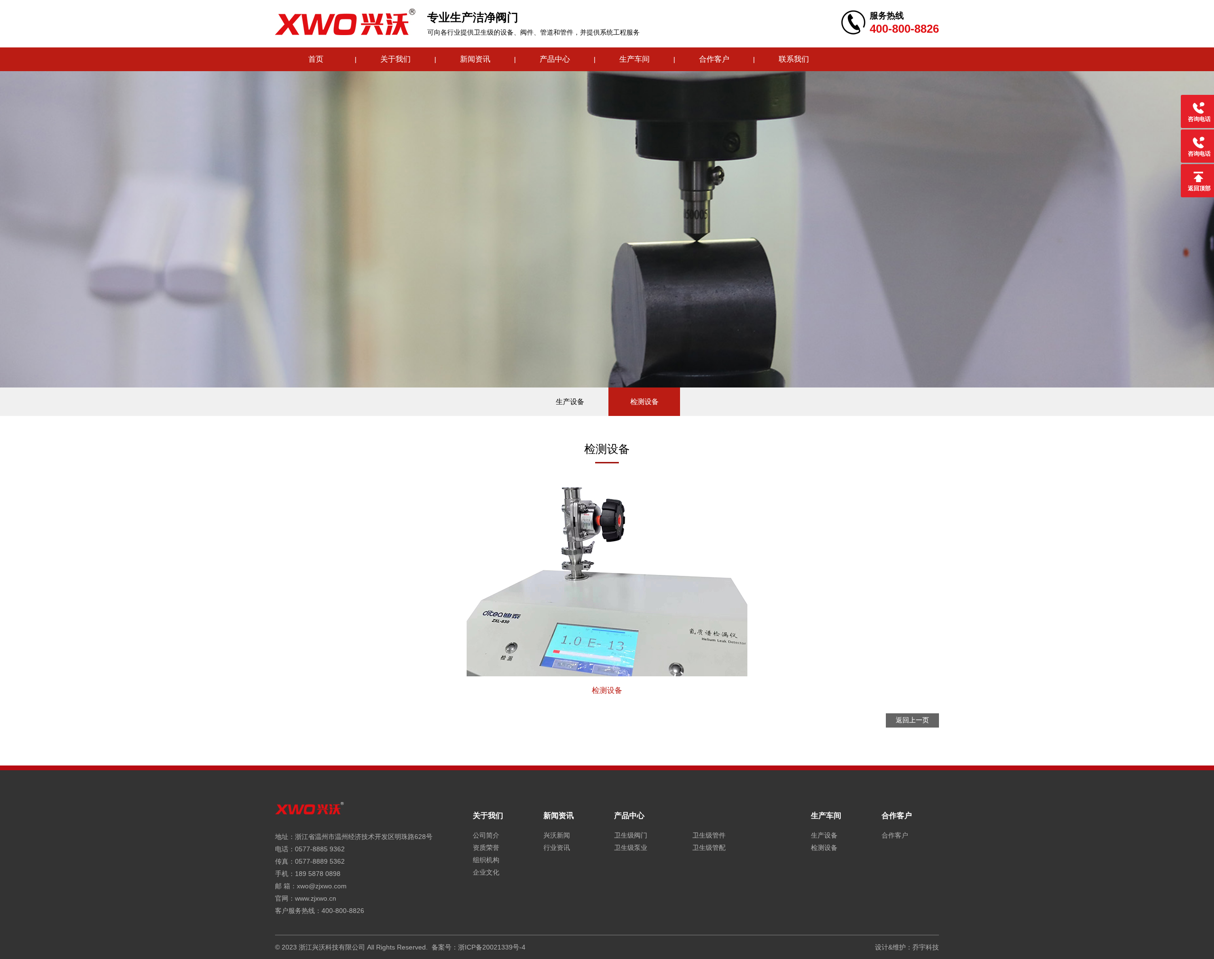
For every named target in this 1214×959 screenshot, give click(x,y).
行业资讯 (556, 847)
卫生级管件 (709, 835)
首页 (315, 59)
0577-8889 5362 (320, 861)
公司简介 (486, 835)
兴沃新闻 (556, 835)
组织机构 (486, 860)
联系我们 (794, 59)
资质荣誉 (486, 847)
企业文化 (486, 872)
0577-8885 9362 (320, 849)
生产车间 (634, 59)
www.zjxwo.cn (315, 898)
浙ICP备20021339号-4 (491, 947)
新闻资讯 (475, 59)
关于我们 (395, 59)
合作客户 (714, 59)
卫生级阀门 (630, 835)
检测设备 (644, 401)
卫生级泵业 (630, 847)
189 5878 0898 (317, 873)
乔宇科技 (925, 947)
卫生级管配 (709, 847)
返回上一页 (912, 720)
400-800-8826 (343, 910)
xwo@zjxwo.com (322, 886)
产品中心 (555, 59)
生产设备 (570, 401)
